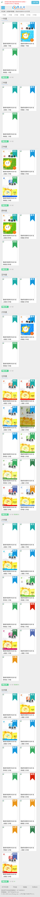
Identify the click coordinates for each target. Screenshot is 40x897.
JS (14, 881)
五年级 (28, 15)
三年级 (16, 15)
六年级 (34, 15)
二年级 (10, 15)
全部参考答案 (10, 11)
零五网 (3, 11)
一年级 (4, 15)
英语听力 (16, 514)
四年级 (22, 15)
